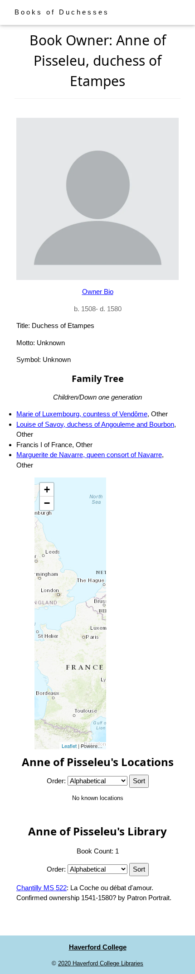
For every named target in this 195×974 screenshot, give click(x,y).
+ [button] (47, 489)
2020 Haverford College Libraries (100, 963)
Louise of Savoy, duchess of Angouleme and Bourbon (95, 424)
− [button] (47, 503)
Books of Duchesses (62, 12)
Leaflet (69, 745)
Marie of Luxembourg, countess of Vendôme (81, 414)
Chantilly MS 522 (41, 888)
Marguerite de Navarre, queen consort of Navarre (89, 454)
